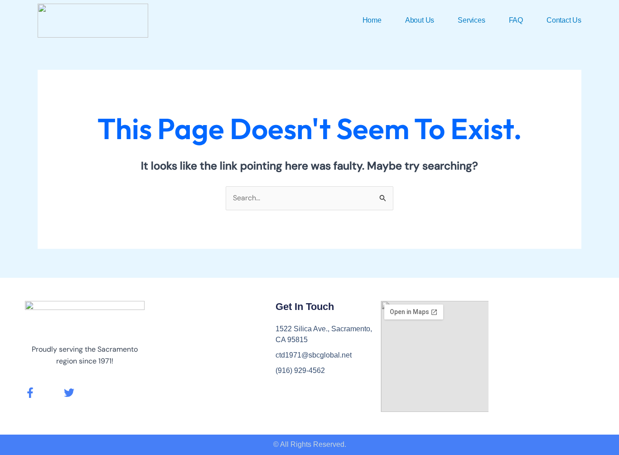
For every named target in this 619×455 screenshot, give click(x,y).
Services (471, 20)
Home (372, 20)
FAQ (516, 20)
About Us (419, 20)
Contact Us (563, 20)
